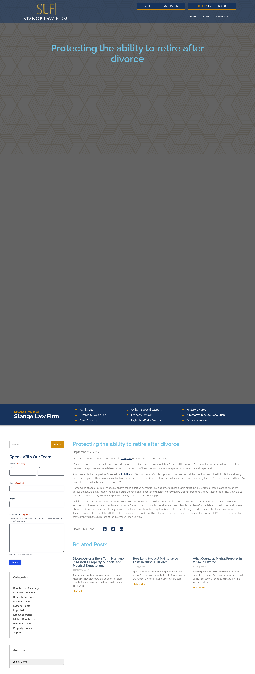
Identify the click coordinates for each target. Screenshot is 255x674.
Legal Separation (23, 614)
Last (39, 467)
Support (17, 632)
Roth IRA (125, 474)
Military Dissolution (24, 619)
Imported (18, 610)
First (11, 467)
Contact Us (221, 16)
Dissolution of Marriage (26, 588)
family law (126, 458)
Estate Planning (22, 601)
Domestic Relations (24, 592)
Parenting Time (22, 623)
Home (193, 16)
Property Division (23, 628)
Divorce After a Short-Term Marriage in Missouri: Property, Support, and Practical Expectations (98, 562)
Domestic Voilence (24, 597)
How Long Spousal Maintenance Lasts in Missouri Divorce (155, 560)
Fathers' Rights (21, 606)
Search (57, 444)
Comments (19, 514)
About (205, 16)
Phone (12, 498)
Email (16, 483)
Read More (79, 591)
